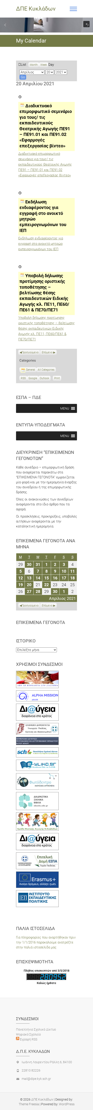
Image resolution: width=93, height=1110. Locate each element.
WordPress (66, 1104)
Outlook (44, 379)
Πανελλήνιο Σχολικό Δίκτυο (36, 1029)
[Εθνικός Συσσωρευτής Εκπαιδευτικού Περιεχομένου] (37, 776)
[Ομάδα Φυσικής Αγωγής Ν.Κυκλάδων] (37, 815)
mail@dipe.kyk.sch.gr (36, 1079)
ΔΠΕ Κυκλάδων (36, 8)
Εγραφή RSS (28, 1039)
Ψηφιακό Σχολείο (28, 1034)
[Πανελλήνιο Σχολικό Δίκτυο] (37, 750)
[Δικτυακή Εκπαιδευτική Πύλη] (37, 762)
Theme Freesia (29, 1104)
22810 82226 (31, 1070)
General (30, 369)
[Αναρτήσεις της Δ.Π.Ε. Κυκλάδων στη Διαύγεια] (37, 706)
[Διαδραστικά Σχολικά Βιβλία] (37, 795)
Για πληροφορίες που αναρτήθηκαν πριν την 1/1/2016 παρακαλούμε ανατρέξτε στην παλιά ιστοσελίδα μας (46, 942)
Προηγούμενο (30, 352)
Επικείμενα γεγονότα (40, 622)
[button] (5, 25)
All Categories (46, 369)
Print (57, 379)
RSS (23, 378)
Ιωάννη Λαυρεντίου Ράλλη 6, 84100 (47, 1062)
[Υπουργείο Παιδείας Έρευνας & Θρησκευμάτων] (37, 725)
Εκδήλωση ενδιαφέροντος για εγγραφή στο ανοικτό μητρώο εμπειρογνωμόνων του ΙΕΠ (40, 243)
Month (34, 64)
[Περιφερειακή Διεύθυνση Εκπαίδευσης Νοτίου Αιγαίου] (37, 739)
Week (43, 64)
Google (32, 379)
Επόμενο (47, 352)
